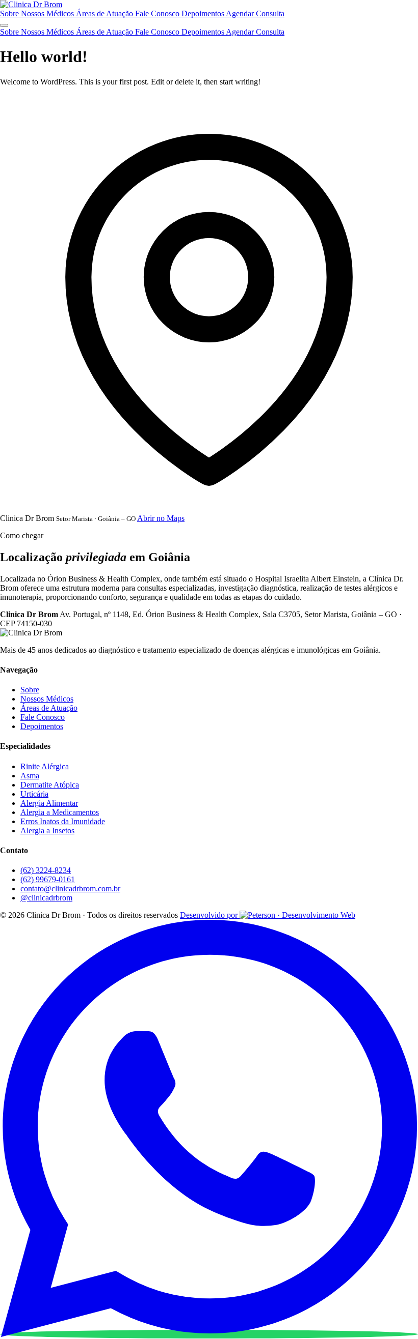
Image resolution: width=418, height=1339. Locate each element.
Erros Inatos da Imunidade (62, 821)
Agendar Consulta (255, 13)
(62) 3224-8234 (45, 870)
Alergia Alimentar (49, 803)
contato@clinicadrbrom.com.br (70, 888)
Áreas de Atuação (105, 13)
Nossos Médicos (48, 13)
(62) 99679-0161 (47, 879)
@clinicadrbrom (46, 897)
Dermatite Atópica (49, 784)
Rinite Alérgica (44, 766)
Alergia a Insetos (47, 830)
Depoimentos (203, 13)
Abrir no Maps (161, 518)
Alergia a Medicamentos (59, 812)
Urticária (34, 794)
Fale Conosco (158, 13)
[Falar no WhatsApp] (209, 1334)
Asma (29, 775)
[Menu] (4, 25)
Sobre (10, 13)
